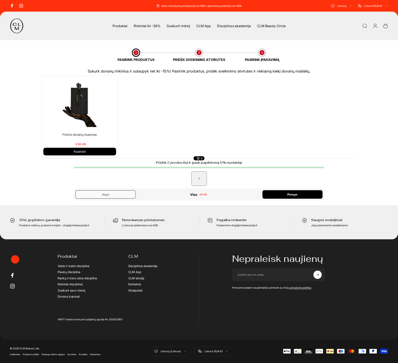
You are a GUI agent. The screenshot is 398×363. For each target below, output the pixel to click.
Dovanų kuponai (69, 296)
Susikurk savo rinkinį (71, 290)
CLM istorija (136, 278)
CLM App (134, 272)
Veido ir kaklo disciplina (73, 266)
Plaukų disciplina (69, 272)
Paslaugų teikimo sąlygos (53, 354)
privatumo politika (300, 287)
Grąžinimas (15, 354)
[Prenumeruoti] (317, 275)
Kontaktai (134, 284)
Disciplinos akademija (142, 266)
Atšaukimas (95, 354)
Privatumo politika (31, 354)
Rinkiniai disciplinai (70, 284)
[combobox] (341, 6)
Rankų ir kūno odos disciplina (77, 278)
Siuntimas (71, 354)
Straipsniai (135, 290)
